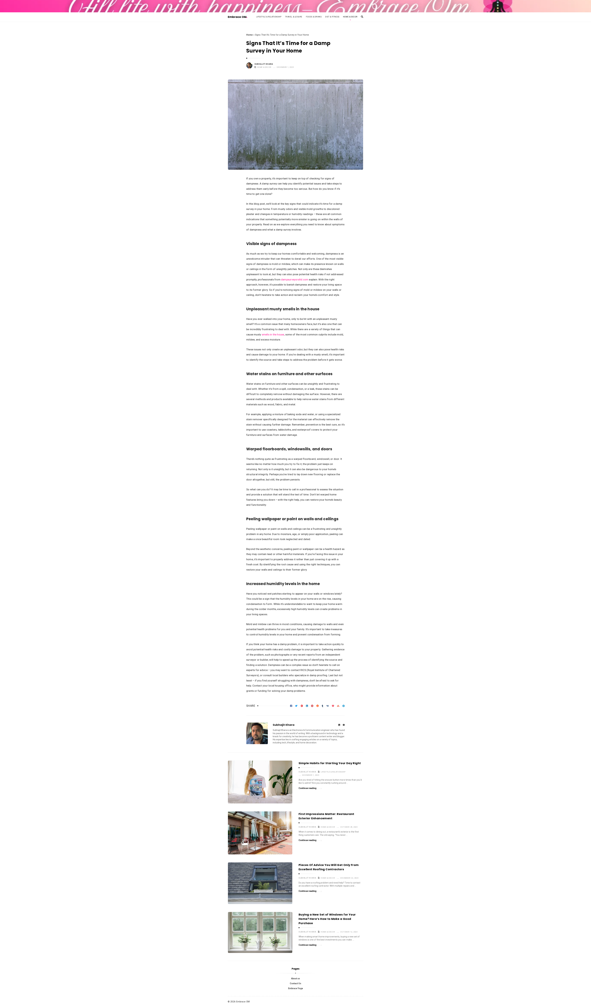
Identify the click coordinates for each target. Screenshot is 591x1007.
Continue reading (308, 788)
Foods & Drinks (314, 17)
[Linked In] (339, 725)
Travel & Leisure (293, 17)
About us (295, 978)
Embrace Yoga (295, 988)
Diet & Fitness (332, 17)
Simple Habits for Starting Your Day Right (330, 763)
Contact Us (295, 983)
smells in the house (273, 334)
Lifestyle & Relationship (268, 17)
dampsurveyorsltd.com (294, 279)
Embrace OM (237, 17)
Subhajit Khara (263, 64)
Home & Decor (350, 17)
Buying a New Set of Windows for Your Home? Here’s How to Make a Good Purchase (327, 919)
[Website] (344, 725)
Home (249, 34)
